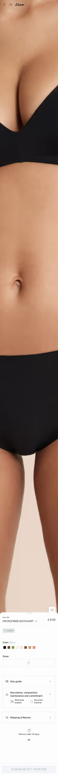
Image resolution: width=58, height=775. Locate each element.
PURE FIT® (6, 617)
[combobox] (29, 663)
